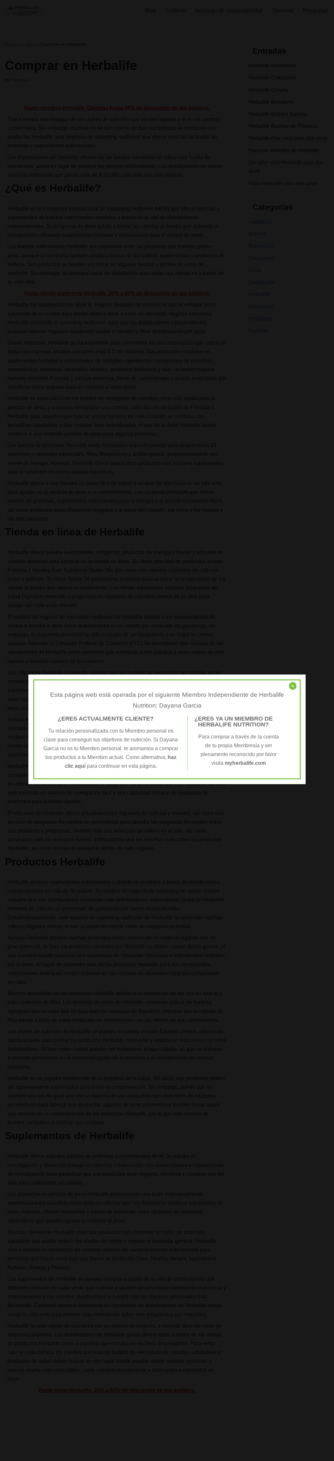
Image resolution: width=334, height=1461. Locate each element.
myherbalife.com (245, 763)
